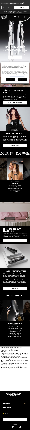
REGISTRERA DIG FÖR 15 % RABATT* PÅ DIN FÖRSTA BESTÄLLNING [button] (13, 395)
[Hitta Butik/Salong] (21, 17)
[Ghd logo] (4, 17)
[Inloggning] (18, 17)
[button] (15, 400)
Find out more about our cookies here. (17, 76)
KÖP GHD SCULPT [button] (15, 145)
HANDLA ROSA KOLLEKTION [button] (15, 102)
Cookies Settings (22, 79)
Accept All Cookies (10, 79)
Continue (21, 7)
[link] (15, 12)
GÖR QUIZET (15, 288)
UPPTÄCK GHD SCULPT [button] (15, 57)
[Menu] (27, 17)
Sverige (6, 413)
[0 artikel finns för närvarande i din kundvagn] (24, 17)
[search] (15, 16)
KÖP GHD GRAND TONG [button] (15, 240)
